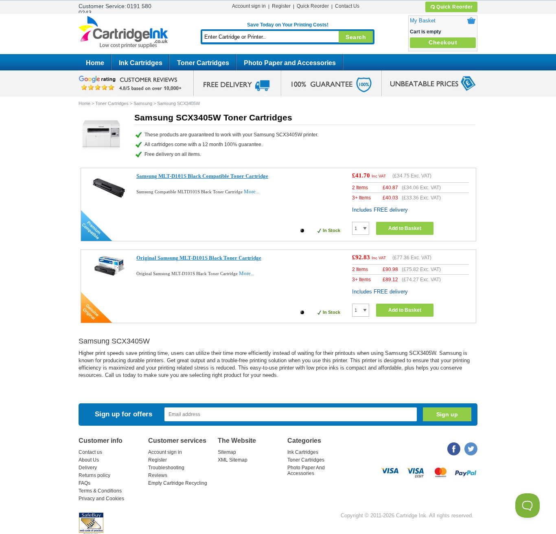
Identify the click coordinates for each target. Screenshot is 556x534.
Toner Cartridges (203, 62)
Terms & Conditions (100, 491)
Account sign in (249, 6)
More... (251, 191)
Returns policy (94, 475)
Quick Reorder (454, 7)
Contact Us (347, 6)
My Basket (423, 21)
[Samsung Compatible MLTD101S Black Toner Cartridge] (109, 202)
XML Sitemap (232, 460)
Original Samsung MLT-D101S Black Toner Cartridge (198, 258)
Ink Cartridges (140, 62)
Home (95, 62)
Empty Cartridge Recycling (177, 483)
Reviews (157, 475)
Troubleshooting (166, 468)
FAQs (84, 483)
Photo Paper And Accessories (306, 470)
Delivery (88, 468)
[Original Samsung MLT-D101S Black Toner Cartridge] (109, 274)
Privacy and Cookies (101, 498)
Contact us (90, 452)
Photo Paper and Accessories (290, 62)
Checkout (443, 42)
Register (281, 6)
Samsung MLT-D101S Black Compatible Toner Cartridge (202, 176)
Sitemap (227, 452)
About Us (89, 460)
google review (131, 83)
